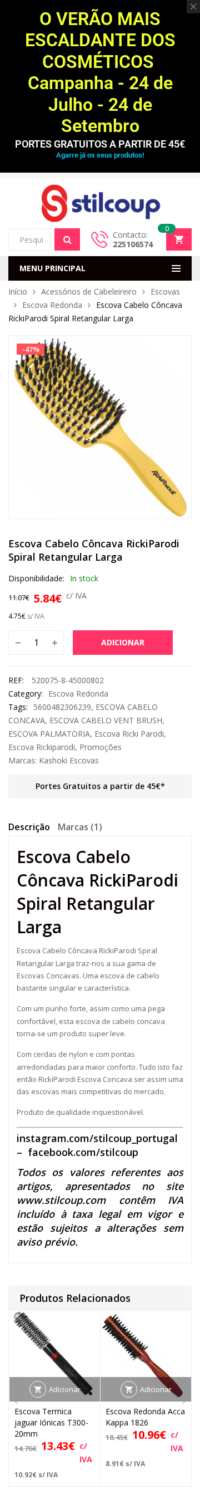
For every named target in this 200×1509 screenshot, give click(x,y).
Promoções (100, 747)
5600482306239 (62, 707)
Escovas (165, 291)
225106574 (133, 244)
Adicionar (122, 642)
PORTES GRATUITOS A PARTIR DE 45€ (100, 144)
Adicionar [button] (65, 1389)
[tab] (29, 828)
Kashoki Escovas (69, 760)
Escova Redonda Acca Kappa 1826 (145, 1417)
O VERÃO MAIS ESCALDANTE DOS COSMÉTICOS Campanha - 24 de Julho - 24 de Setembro (100, 72)
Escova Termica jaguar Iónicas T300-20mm (51, 1422)
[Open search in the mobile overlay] (44, 239)
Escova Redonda (52, 305)
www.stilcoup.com (61, 1200)
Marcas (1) (80, 827)
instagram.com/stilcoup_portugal (97, 1138)
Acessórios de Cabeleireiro (89, 291)
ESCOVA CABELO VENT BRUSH (105, 720)
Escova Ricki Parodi (129, 733)
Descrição (29, 827)
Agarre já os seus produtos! (100, 155)
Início (17, 291)
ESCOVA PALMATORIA (49, 733)
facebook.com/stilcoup (83, 1152)
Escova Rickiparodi (41, 747)
